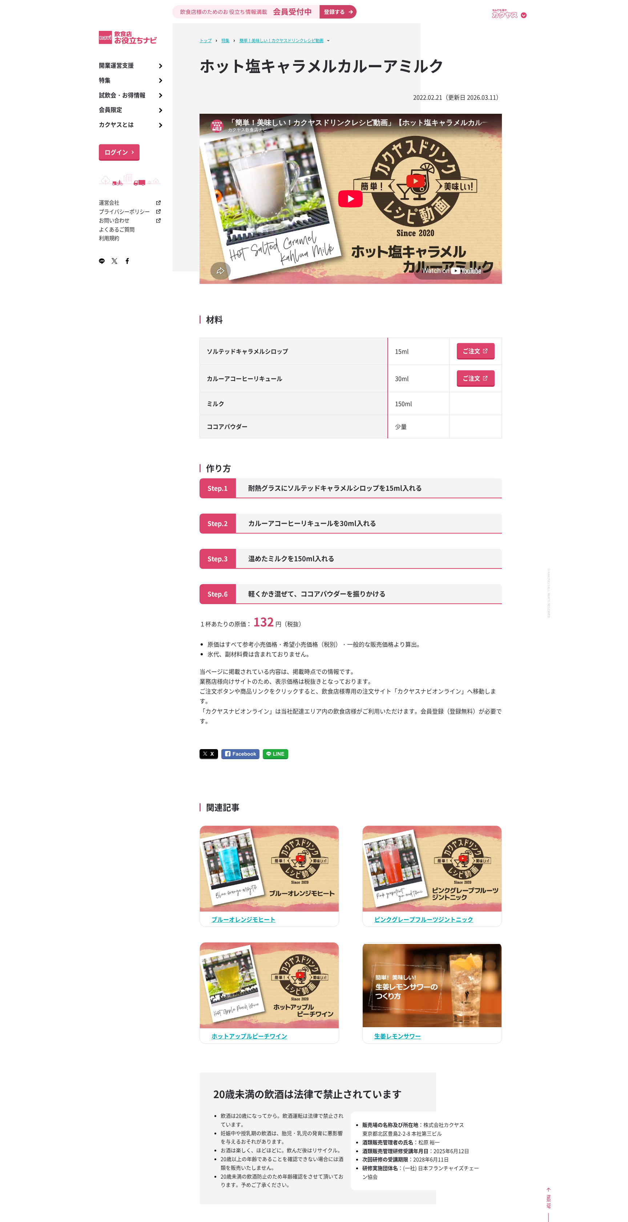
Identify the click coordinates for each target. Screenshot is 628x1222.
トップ (206, 40)
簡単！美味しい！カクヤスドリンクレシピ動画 (281, 40)
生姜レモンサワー (397, 1036)
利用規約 (109, 238)
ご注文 (471, 350)
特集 (225, 40)
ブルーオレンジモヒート (243, 919)
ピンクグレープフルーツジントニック (423, 919)
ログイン (116, 151)
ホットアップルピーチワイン (249, 1036)
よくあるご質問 (116, 229)
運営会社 (109, 202)
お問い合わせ (114, 220)
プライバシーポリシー (124, 212)
